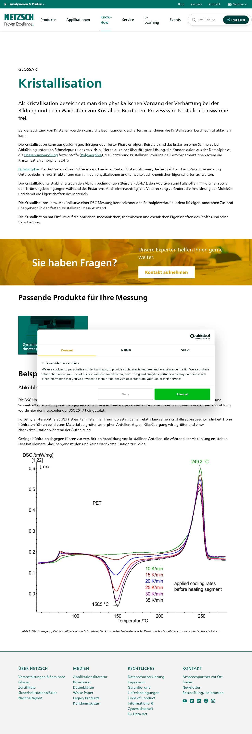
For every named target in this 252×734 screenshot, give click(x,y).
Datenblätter (83, 687)
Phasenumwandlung (41, 154)
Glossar (24, 681)
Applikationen (78, 19)
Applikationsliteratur (90, 676)
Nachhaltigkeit (30, 697)
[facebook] (206, 701)
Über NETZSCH (33, 668)
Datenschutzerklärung (146, 676)
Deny (125, 394)
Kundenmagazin (86, 703)
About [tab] (185, 349)
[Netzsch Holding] (6, 4)
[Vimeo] (192, 701)
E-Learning (152, 20)
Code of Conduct (141, 697)
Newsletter (191, 687)
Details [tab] (126, 349)
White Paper (83, 692)
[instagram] (213, 701)
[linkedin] (199, 701)
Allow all (182, 394)
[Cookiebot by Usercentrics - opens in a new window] (193, 337)
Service (128, 19)
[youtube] (185, 701)
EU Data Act (137, 713)
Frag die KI (238, 20)
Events (175, 19)
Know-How (106, 20)
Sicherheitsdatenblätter (37, 692)
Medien (81, 668)
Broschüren (82, 681)
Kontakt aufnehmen (166, 272)
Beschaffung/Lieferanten (203, 692)
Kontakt (192, 668)
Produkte (48, 19)
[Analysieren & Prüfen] (19, 20)
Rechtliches (141, 668)
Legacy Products (86, 697)
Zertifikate (27, 687)
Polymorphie (91, 154)
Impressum (136, 681)
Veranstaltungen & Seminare (41, 676)
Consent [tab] (67, 350)
